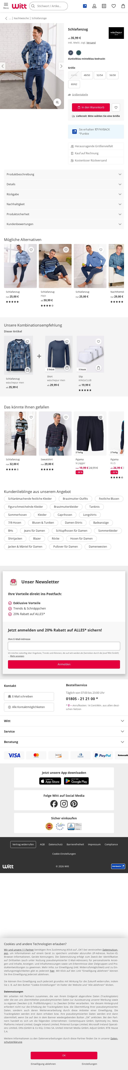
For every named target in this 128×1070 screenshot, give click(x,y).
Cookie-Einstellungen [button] (64, 853)
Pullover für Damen (65, 546)
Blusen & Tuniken (43, 522)
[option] (70, 52)
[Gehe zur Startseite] (19, 6)
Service (9, 731)
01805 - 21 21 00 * (82, 698)
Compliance (111, 844)
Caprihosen (65, 515)
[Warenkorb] (123, 6)
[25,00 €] (20, 266)
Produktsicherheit (18, 214)
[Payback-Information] (118, 866)
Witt (7, 721)
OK (64, 1055)
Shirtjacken (15, 538)
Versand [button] (91, 42)
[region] (64, 1004)
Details (11, 184)
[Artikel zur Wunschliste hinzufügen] (116, 107)
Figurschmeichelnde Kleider (25, 507)
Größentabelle (80, 94)
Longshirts (89, 515)
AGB (42, 844)
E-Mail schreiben (20, 697)
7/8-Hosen (14, 522)
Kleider (42, 515)
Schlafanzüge (39, 18)
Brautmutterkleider (66, 507)
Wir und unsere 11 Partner (19, 949)
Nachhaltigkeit (16, 204)
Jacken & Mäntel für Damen (25, 546)
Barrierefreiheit (75, 844)
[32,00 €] (20, 433)
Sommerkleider (108, 530)
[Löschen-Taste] (64, 6)
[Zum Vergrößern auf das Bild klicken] (57, 102)
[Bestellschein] (104, 6)
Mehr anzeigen (17, 656)
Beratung (11, 742)
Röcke (55, 538)
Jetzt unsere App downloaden (64, 773)
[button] (6, 6)
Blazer (37, 538)
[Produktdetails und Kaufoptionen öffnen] (27, 370)
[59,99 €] (55, 266)
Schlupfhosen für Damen (71, 530)
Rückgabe (13, 194)
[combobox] (53, 6)
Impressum (94, 844)
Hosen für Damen (81, 538)
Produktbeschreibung (20, 174)
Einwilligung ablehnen (43, 1063)
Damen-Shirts (73, 522)
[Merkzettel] (113, 6)
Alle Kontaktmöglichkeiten (28, 707)
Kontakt (10, 686)
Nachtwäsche (21, 18)
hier (52, 970)
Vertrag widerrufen (23, 844)
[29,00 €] (55, 433)
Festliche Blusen (109, 499)
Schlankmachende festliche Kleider (30, 499)
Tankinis (94, 507)
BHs (10, 530)
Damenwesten (98, 546)
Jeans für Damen (34, 530)
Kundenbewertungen (20, 224)
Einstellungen (89, 1063)
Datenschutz (56, 844)
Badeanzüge (101, 522)
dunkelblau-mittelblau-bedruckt (86, 58)
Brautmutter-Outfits (75, 499)
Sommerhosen (17, 515)
